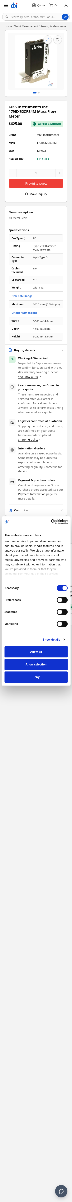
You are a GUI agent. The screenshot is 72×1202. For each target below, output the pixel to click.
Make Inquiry (38, 194)
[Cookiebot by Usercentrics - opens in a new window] (51, 521)
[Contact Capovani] (61, 1191)
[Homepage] (14, 5)
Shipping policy (28, 439)
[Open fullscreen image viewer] (36, 61)
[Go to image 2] (39, 92)
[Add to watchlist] (57, 39)
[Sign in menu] (66, 5)
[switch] (62, 600)
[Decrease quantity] (13, 173)
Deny (35, 677)
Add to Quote (38, 183)
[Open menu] (5, 5)
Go (65, 16)
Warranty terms (28, 376)
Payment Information (32, 494)
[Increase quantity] (59, 173)
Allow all (36, 651)
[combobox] (36, 17)
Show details (51, 639)
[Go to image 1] (34, 92)
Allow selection (36, 664)
